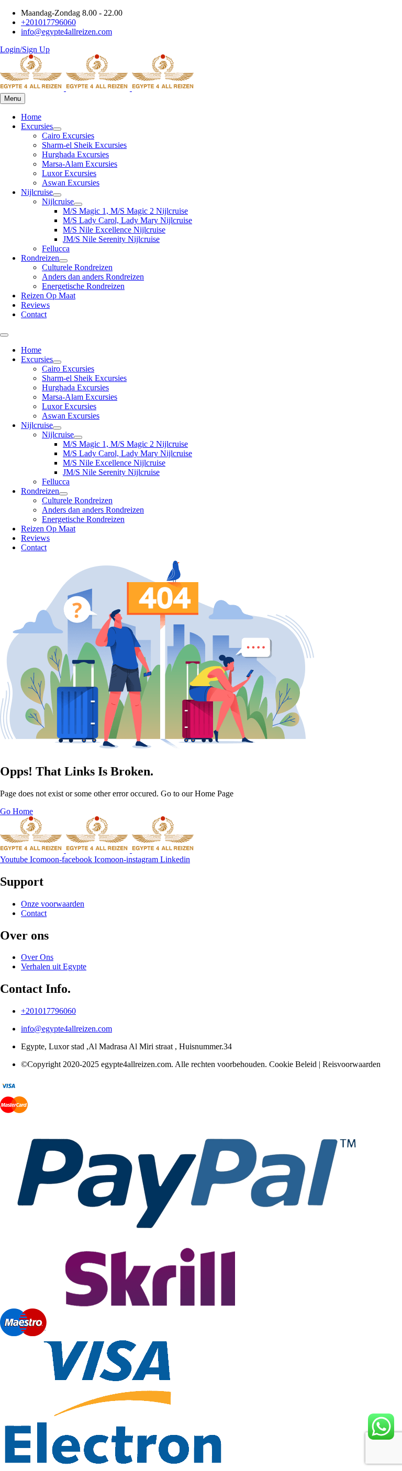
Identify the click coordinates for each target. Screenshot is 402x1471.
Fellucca (56, 248)
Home (31, 116)
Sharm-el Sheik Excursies (84, 145)
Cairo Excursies (68, 135)
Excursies (37, 126)
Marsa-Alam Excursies (79, 163)
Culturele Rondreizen (77, 267)
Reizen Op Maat (48, 295)
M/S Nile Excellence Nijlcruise (114, 229)
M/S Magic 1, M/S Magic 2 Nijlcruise (125, 210)
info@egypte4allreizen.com (66, 1028)
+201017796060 (48, 1010)
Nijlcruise (37, 192)
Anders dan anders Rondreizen (93, 276)
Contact (34, 314)
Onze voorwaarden (52, 903)
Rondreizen (40, 257)
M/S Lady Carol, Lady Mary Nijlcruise (127, 220)
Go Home (16, 811)
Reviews (35, 304)
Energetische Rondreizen (83, 286)
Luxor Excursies (69, 173)
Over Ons (37, 957)
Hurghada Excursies (75, 154)
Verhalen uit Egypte (53, 966)
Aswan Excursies (70, 182)
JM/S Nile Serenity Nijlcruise (111, 239)
